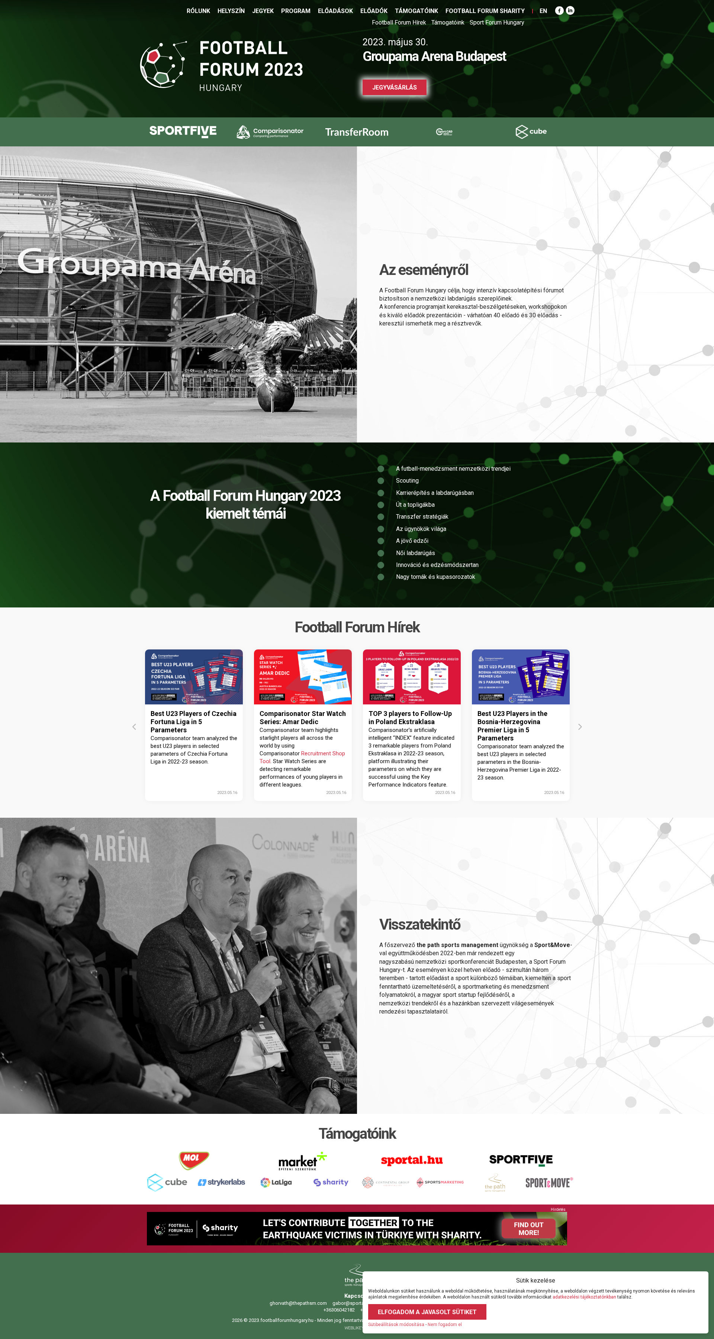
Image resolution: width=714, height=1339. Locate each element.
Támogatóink (416, 10)
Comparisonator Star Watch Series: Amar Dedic (303, 718)
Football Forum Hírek (399, 22)
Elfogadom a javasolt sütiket (427, 1312)
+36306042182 (338, 1310)
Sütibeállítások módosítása (396, 1324)
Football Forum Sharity (485, 10)
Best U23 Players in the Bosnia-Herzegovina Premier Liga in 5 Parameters (512, 726)
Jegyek (263, 10)
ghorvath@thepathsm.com (297, 1303)
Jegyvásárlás (394, 87)
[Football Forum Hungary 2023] (221, 66)
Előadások (335, 10)
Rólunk (198, 10)
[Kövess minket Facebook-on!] (559, 11)
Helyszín (231, 10)
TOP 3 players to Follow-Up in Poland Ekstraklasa (410, 718)
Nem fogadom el (445, 1324)
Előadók (373, 10)
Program (296, 10)
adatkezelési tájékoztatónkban (584, 1297)
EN (543, 10)
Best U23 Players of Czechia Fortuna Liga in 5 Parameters (194, 722)
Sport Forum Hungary (497, 22)
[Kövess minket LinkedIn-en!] (570, 11)
